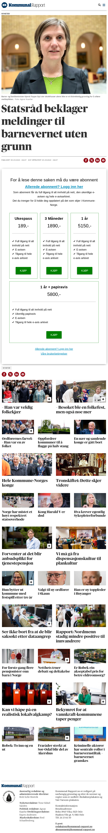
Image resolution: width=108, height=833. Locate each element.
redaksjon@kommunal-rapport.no (73, 826)
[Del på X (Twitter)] (91, 159)
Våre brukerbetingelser (54, 353)
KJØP (23, 270)
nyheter (6, 368)
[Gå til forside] (23, 5)
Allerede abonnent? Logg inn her (54, 187)
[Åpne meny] (104, 5)
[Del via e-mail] (103, 159)
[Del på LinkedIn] (97, 159)
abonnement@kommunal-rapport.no (75, 829)
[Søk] (99, 5)
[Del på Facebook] (85, 159)
